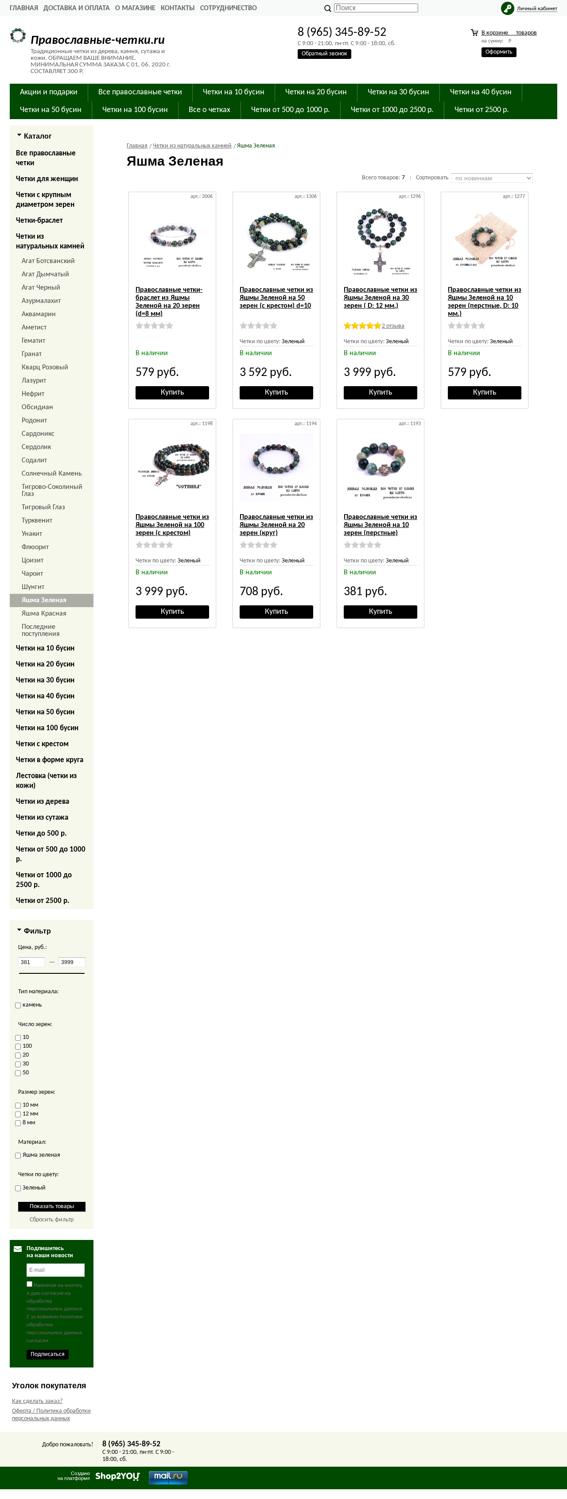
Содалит (34, 460)
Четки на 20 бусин (45, 664)
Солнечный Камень (52, 473)
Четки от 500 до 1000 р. (50, 854)
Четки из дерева (42, 802)
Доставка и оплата (76, 8)
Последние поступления (41, 631)
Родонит (34, 420)
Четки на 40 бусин (45, 696)
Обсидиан (37, 407)
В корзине (509, 33)
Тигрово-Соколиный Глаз (52, 491)
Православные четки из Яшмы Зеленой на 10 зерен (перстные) (380, 525)
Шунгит (33, 587)
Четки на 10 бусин (45, 648)
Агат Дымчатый (45, 274)
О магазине (135, 8)
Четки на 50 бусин (45, 712)
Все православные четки (46, 158)
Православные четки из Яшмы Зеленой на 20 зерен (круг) (276, 525)
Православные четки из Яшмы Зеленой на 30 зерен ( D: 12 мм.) (380, 298)
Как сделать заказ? (37, 1401)
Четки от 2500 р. (43, 901)
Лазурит (34, 380)
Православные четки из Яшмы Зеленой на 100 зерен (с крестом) (172, 525)
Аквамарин (39, 314)
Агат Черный (41, 287)
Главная (24, 8)
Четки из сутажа (42, 817)
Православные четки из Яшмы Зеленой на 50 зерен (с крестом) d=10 (276, 298)
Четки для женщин (47, 179)
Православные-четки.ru (98, 41)
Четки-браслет (39, 221)
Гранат (32, 354)
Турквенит (37, 520)
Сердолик (36, 447)
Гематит (33, 341)
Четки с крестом (42, 744)
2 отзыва (393, 326)
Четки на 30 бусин (45, 680)
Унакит (32, 534)
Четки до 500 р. (41, 833)
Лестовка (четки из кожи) (46, 781)
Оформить (499, 52)
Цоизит (32, 560)
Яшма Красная (44, 613)
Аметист (34, 327)
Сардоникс (38, 434)
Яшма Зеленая (44, 600)
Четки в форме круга (49, 760)
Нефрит (33, 394)
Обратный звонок (324, 53)
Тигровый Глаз (43, 507)
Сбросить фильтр (52, 1219)
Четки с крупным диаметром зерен (45, 200)
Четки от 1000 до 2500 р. (44, 880)
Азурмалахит (41, 301)
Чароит (32, 573)
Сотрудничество (228, 8)
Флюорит (35, 547)
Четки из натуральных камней (50, 241)
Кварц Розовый (45, 367)
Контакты (178, 8)
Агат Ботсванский (48, 261)
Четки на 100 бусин (47, 728)
